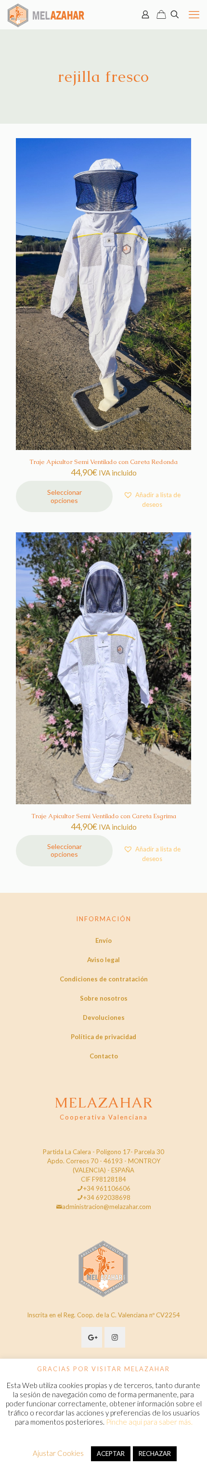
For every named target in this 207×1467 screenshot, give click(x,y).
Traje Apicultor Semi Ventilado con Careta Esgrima (103, 816)
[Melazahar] (46, 14)
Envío (103, 940)
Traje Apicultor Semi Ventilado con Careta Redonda (103, 462)
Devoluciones (104, 1017)
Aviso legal (103, 960)
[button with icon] (91, 1337)
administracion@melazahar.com (106, 1206)
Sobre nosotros (104, 998)
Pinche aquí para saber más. (149, 1421)
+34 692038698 (106, 1197)
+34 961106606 (106, 1188)
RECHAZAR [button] (155, 1453)
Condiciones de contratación (104, 979)
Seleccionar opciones (64, 496)
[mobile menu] (194, 14)
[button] (152, 499)
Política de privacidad (103, 1037)
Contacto (104, 1056)
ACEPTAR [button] (111, 1453)
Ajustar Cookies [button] (58, 1453)
